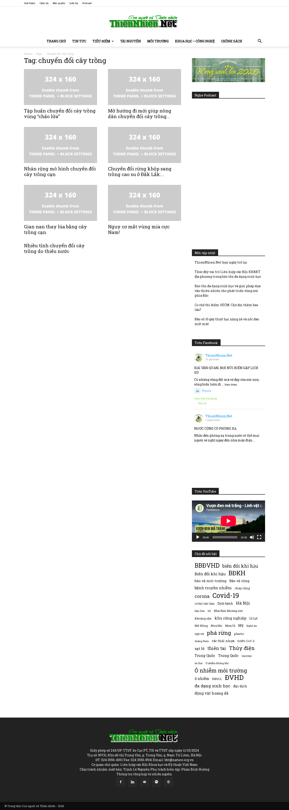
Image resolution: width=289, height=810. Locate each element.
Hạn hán (200, 611)
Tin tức (79, 41)
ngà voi (199, 634)
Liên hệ (74, 3)
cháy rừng (242, 588)
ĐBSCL (217, 679)
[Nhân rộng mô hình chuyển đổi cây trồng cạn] (60, 145)
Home (28, 53)
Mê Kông (201, 626)
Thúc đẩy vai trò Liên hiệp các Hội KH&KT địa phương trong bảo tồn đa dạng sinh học (228, 274)
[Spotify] (156, 782)
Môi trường (158, 41)
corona (202, 596)
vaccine (247, 656)
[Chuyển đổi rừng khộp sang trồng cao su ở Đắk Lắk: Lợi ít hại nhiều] (144, 145)
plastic (239, 634)
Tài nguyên (130, 41)
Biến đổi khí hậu (210, 573)
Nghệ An (252, 625)
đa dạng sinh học (212, 686)
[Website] (168, 782)
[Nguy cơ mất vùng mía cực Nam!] (144, 203)
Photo (206, 391)
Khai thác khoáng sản (228, 611)
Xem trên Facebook (205, 398)
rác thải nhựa (223, 641)
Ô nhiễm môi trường (221, 670)
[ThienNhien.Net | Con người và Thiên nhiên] (144, 21)
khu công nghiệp (230, 618)
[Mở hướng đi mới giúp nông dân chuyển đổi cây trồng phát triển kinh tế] (144, 87)
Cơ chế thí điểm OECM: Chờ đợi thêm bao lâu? (226, 307)
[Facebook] (120, 782)
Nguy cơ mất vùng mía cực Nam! (139, 229)
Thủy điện (242, 648)
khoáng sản (203, 618)
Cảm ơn (44, 3)
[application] (228, 521)
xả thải (199, 663)
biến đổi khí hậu (240, 566)
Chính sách (231, 41)
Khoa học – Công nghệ (195, 41)
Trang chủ (56, 41)
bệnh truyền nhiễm (213, 587)
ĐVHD (234, 677)
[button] (259, 41)
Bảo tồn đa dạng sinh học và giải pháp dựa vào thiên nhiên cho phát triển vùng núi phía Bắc (228, 291)
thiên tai (216, 648)
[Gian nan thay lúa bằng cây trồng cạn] (60, 203)
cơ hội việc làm (204, 603)
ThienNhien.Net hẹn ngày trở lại (221, 262)
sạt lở (199, 648)
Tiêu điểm (101, 41)
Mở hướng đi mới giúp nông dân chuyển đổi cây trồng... (139, 113)
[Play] (198, 537)
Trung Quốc (228, 655)
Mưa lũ (230, 626)
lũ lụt (253, 618)
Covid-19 (225, 595)
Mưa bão (216, 625)
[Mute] (252, 537)
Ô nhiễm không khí (216, 663)
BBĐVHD (207, 565)
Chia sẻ (202, 403)
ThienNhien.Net (218, 355)
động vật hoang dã (211, 693)
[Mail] (144, 782)
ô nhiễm (202, 678)
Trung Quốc (205, 655)
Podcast (87, 3)
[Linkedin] (132, 782)
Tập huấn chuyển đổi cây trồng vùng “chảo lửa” (60, 113)
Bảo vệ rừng (239, 580)
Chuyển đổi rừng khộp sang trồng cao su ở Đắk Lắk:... (140, 171)
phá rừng (219, 632)
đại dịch (240, 686)
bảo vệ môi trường (210, 580)
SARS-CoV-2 (245, 641)
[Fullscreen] (259, 537)
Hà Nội (243, 603)
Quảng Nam (202, 641)
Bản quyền (59, 3)
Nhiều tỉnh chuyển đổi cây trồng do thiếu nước (54, 248)
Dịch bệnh (225, 603)
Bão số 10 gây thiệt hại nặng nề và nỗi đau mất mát (227, 321)
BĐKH (236, 573)
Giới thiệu (29, 3)
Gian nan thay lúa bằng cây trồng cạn (55, 229)
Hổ (209, 611)
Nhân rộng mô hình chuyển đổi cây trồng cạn (60, 171)
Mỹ (241, 625)
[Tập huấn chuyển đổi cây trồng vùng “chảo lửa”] (60, 87)
